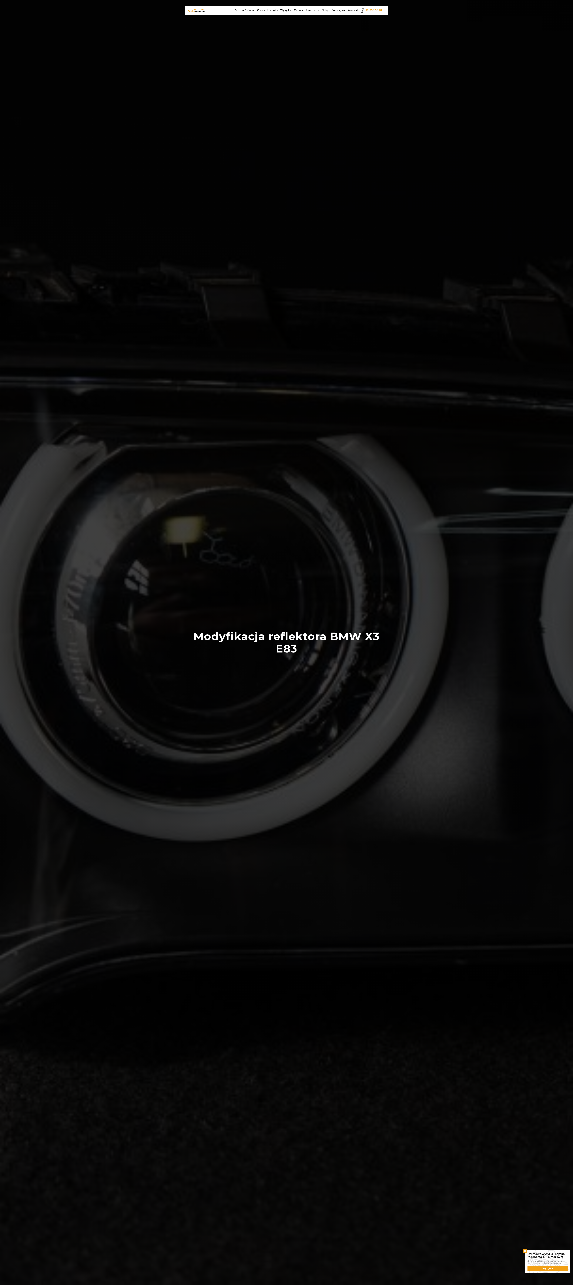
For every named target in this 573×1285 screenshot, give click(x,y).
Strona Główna (245, 10)
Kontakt (352, 10)
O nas (261, 10)
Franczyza (338, 10)
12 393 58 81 (374, 10)
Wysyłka (286, 10)
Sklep (325, 10)
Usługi (271, 10)
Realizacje (312, 10)
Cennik (298, 10)
